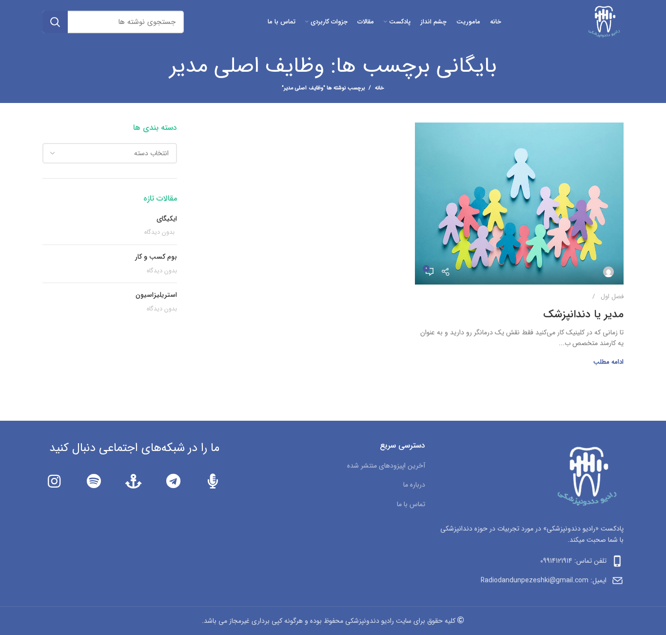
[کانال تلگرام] (172, 481)
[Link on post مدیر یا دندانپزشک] (519, 204)
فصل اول (612, 296)
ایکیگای (167, 218)
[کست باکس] (212, 481)
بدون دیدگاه (159, 232)
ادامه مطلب (608, 362)
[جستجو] (55, 22)
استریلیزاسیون (156, 294)
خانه (379, 88)
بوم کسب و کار (156, 256)
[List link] (532, 561)
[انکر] (133, 481)
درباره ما (414, 484)
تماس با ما (411, 504)
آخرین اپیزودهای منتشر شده (386, 465)
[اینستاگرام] (53, 481)
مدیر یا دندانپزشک (583, 314)
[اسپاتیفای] (93, 481)
